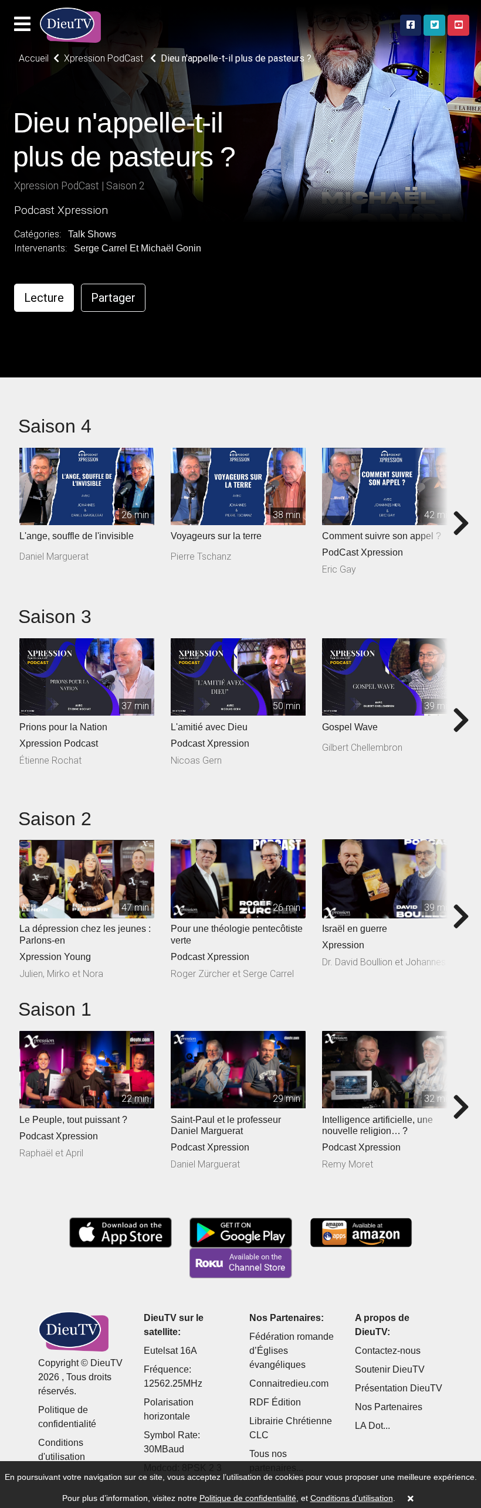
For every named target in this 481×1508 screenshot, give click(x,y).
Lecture (44, 298)
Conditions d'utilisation (351, 1498)
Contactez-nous (388, 1351)
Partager (113, 298)
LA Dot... (372, 1426)
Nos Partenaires (388, 1407)
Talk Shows (92, 234)
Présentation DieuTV (398, 1388)
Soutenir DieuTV (390, 1369)
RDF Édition (275, 1402)
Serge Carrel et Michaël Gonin (137, 248)
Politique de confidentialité (247, 1498)
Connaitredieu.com (288, 1383)
